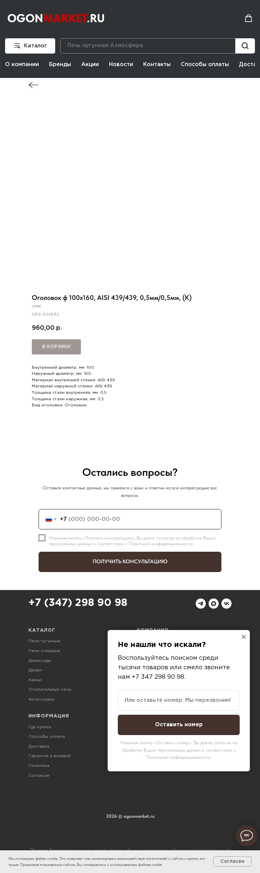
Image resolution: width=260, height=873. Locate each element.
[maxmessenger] (214, 603)
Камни (35, 680)
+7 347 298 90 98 (158, 677)
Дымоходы (39, 661)
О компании (22, 64)
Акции (90, 64)
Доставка (38, 746)
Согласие (38, 775)
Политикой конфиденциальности (161, 543)
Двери (35, 670)
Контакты (157, 64)
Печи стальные (44, 651)
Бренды (60, 64)
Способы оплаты (205, 64)
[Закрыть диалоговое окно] (244, 637)
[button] (248, 18)
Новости (121, 64)
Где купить (39, 727)
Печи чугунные (44, 641)
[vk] (226, 603)
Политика (38, 766)
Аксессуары (41, 699)
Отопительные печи (49, 689)
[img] (33, 85)
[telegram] (201, 603)
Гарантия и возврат (49, 756)
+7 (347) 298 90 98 (77, 603)
